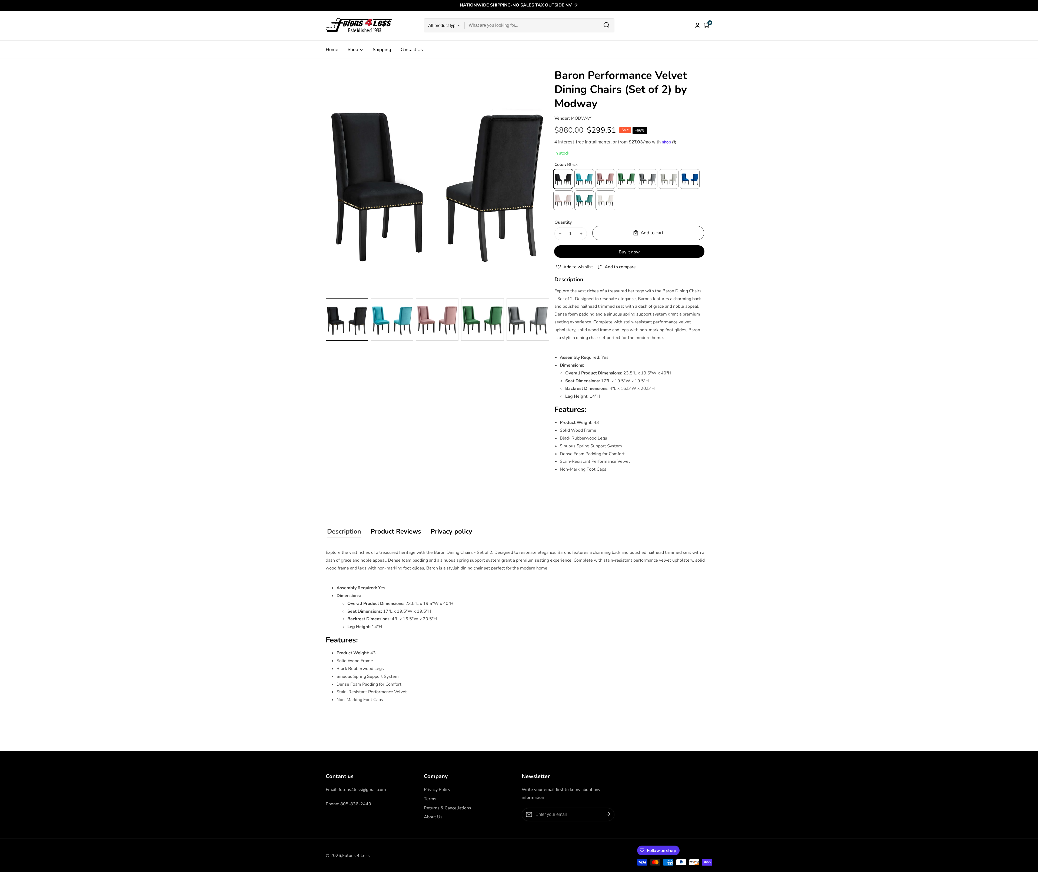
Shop (353, 49)
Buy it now (629, 252)
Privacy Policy (437, 790)
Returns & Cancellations (447, 808)
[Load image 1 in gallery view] (347, 319)
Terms (430, 799)
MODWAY (581, 118)
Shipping (382, 49)
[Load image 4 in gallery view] (482, 319)
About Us (433, 817)
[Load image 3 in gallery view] (437, 319)
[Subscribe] (608, 814)
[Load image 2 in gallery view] (392, 319)
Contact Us (412, 49)
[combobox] (539, 25)
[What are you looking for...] (606, 25)
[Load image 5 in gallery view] (528, 319)
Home (332, 49)
